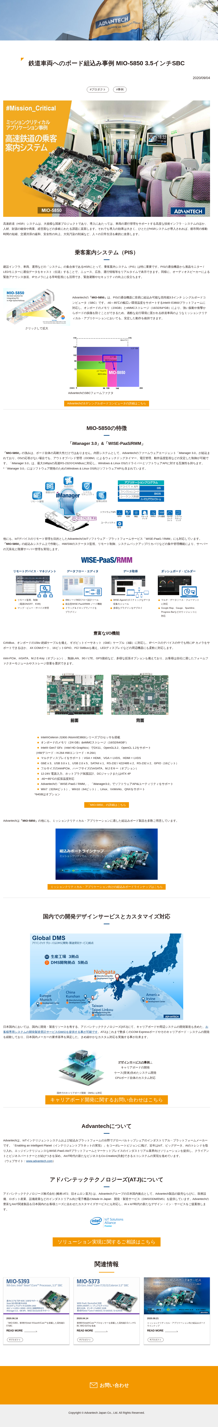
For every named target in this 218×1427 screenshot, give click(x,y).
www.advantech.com (39, 1161)
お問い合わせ (114, 1385)
